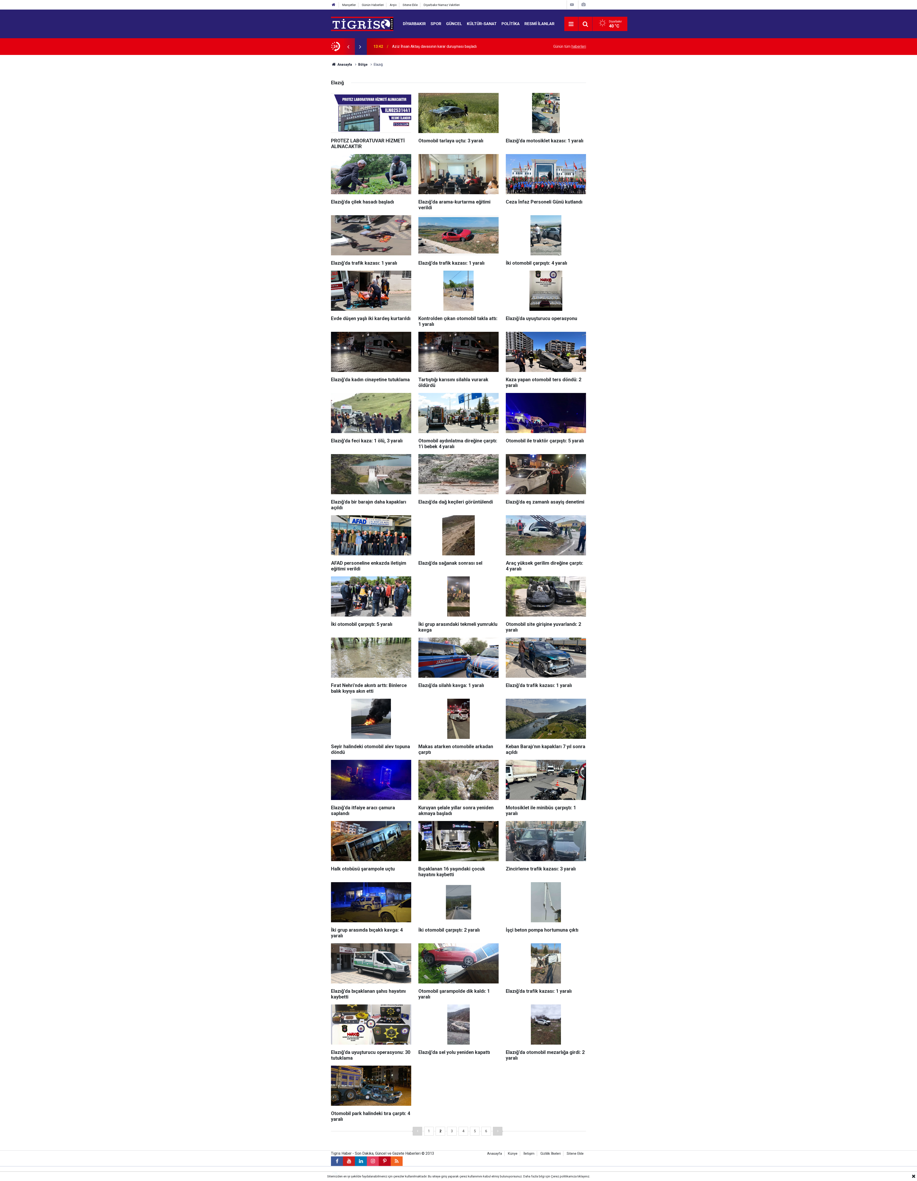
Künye (512, 1154)
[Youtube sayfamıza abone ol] (349, 1161)
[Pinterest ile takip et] (385, 1161)
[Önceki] (417, 1131)
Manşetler (349, 5)
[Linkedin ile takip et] (361, 1161)
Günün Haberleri (373, 5)
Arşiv (393, 5)
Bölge (363, 64)
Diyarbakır (414, 23)
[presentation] (348, 46)
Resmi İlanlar (539, 23)
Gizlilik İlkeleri (550, 1154)
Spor (436, 23)
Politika (510, 23)
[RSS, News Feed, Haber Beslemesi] (397, 1161)
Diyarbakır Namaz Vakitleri (442, 5)
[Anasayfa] (333, 5)
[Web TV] (572, 4)
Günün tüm (569, 46)
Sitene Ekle (410, 5)
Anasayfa (344, 64)
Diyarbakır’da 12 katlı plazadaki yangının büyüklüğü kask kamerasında (449, 46)
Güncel (454, 23)
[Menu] (571, 24)
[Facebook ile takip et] (337, 1161)
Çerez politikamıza (564, 1176)
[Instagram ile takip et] (373, 1161)
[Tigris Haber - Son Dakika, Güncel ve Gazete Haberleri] (362, 23)
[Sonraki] (497, 1131)
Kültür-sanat (482, 23)
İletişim (528, 1154)
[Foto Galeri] (583, 4)
